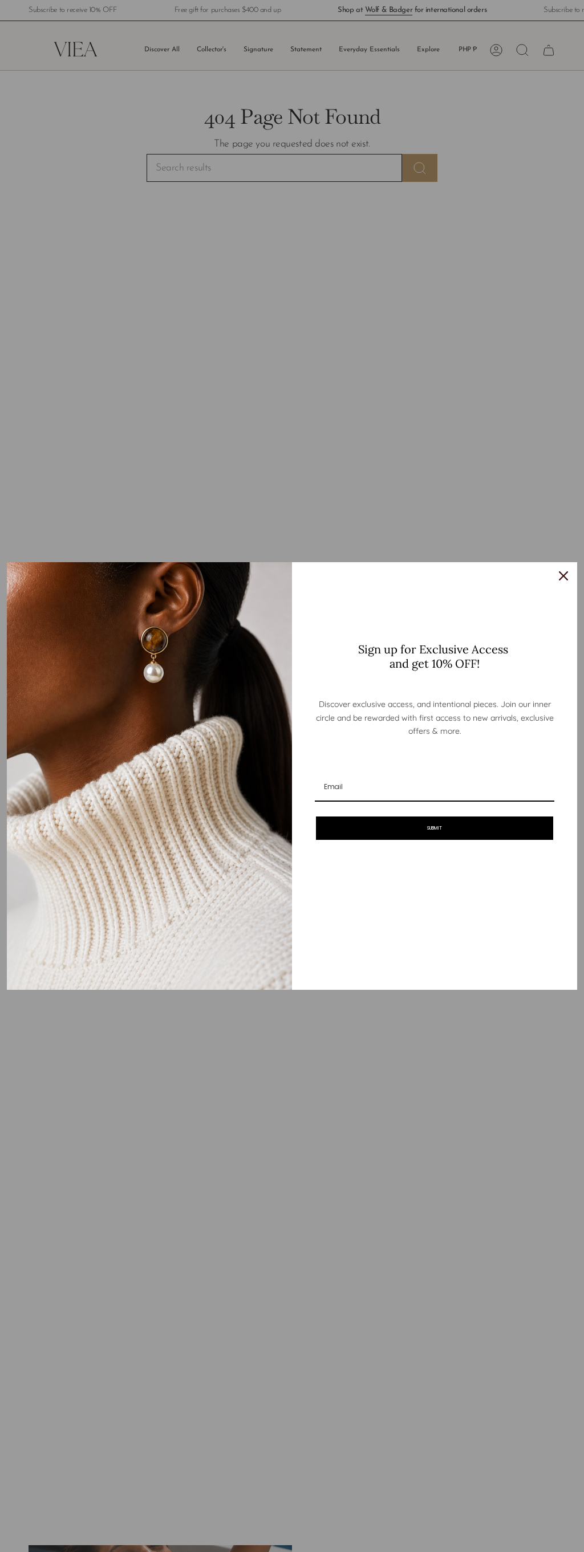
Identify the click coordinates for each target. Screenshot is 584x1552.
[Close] (563, 576)
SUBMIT (434, 828)
